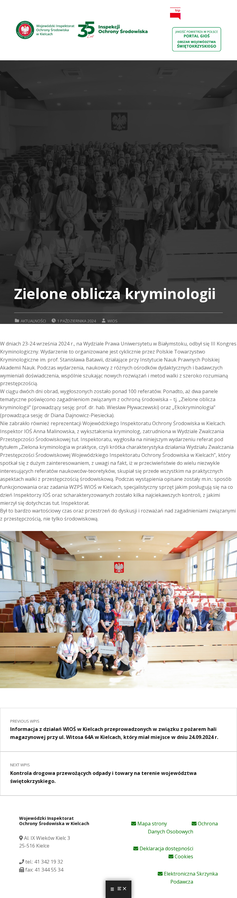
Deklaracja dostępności (165, 848)
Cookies (183, 856)
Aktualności (33, 321)
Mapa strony (151, 823)
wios (112, 321)
